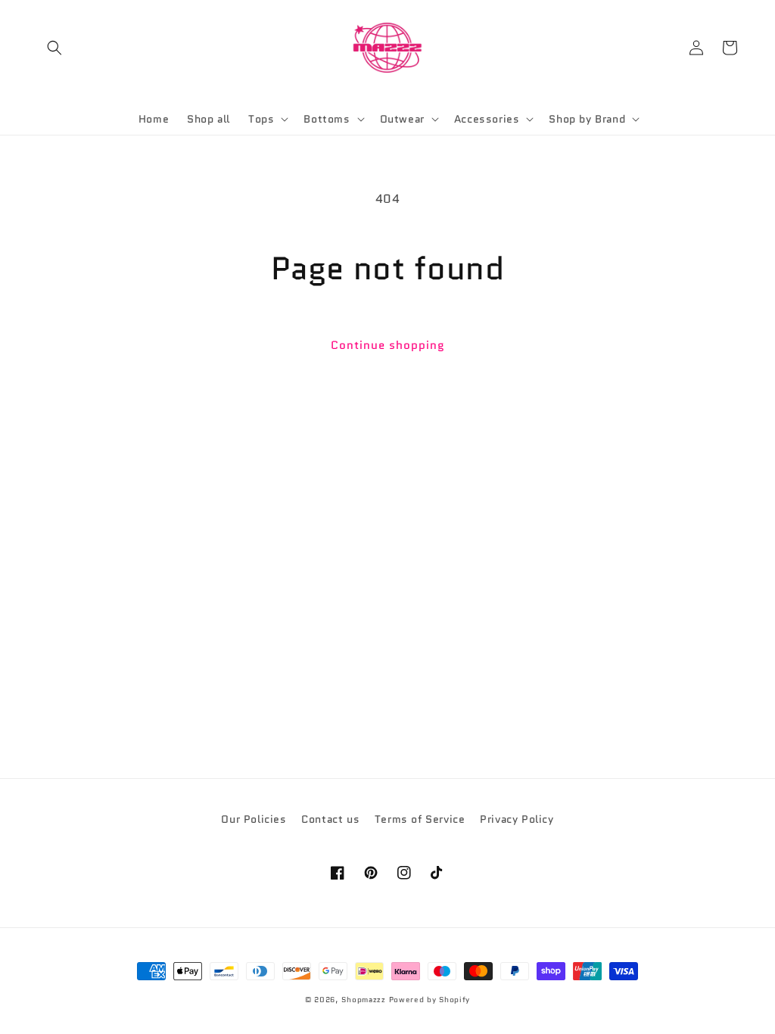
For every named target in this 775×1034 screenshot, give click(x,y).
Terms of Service (420, 819)
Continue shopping (388, 345)
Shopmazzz (363, 999)
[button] (54, 47)
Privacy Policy (516, 819)
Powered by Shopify (430, 999)
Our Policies (253, 819)
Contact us (330, 819)
